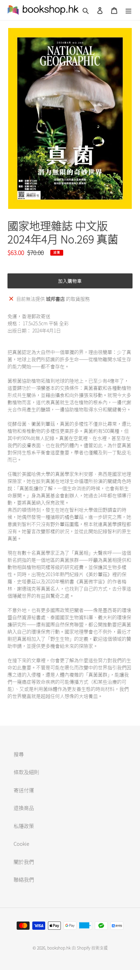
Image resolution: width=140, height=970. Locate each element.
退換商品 (24, 808)
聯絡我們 (24, 879)
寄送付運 (24, 790)
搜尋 (19, 754)
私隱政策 (24, 826)
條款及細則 (26, 772)
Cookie (21, 843)
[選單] (128, 10)
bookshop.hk (59, 948)
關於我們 (24, 862)
